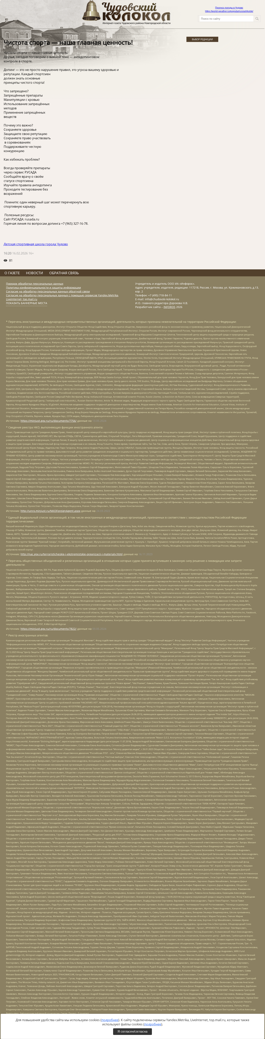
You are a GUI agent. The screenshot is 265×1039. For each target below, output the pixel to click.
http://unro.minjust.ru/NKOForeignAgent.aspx (50, 511)
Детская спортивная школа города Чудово (36, 244)
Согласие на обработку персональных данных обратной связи (48, 291)
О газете (12, 273)
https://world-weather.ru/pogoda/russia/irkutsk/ (229, 11)
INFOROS (169, 307)
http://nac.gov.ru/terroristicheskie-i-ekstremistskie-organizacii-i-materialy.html (72, 554)
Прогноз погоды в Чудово (229, 7)
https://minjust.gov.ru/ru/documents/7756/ (48, 421)
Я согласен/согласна (132, 1031)
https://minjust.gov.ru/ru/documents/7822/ (48, 629)
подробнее (109, 1020)
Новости (34, 273)
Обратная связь (64, 273)
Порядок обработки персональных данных (34, 283)
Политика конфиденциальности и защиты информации (43, 287)
